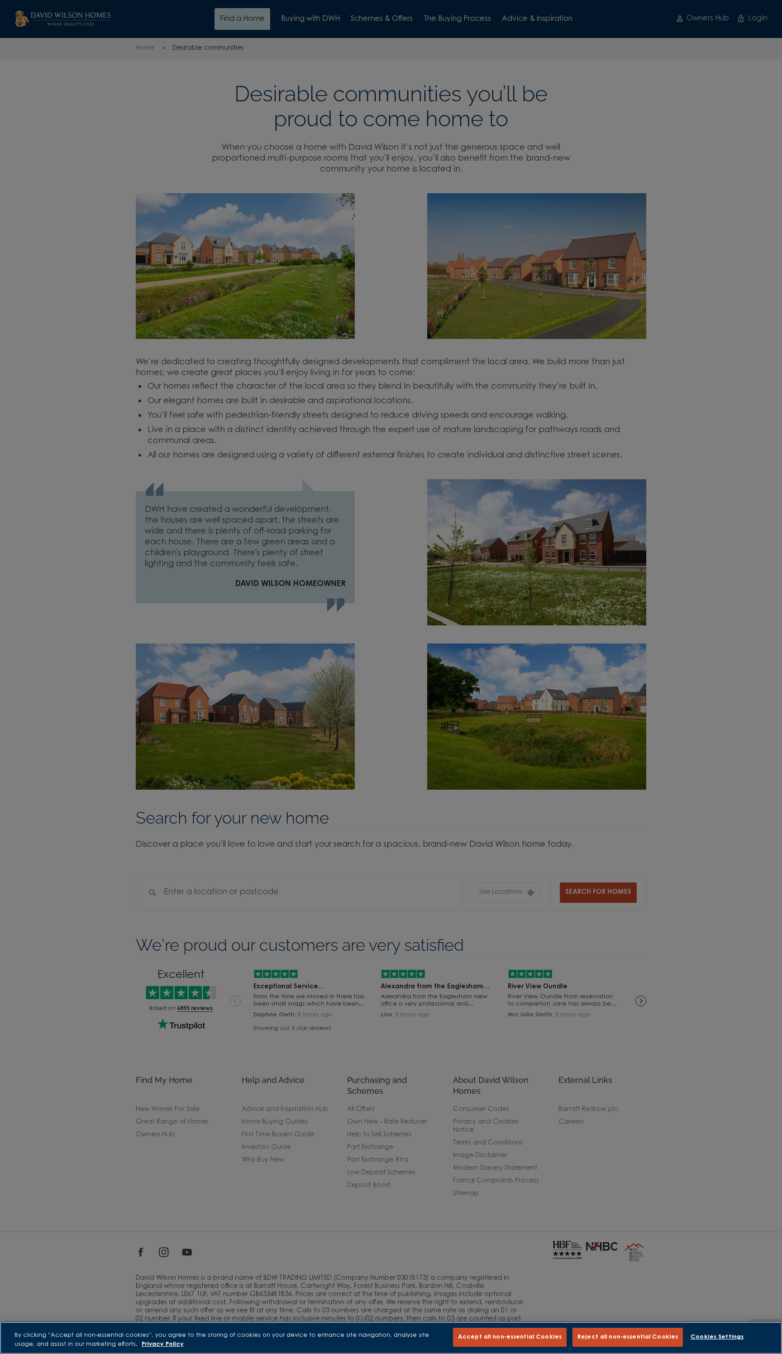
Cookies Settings (717, 1337)
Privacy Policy (163, 1344)
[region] (391, 1338)
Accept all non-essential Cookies (510, 1337)
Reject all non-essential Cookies (627, 1337)
